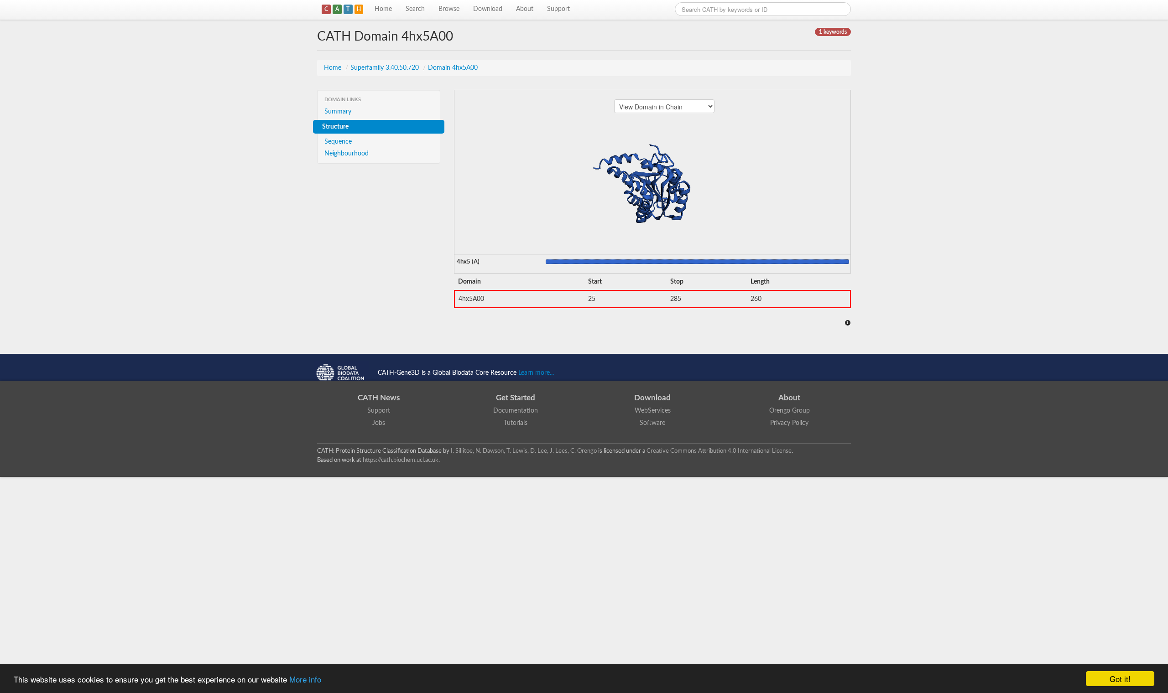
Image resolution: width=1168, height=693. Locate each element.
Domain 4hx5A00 (453, 68)
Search (415, 9)
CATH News (379, 398)
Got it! (1120, 678)
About (524, 9)
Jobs (378, 423)
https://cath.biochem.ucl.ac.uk (400, 460)
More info (305, 679)
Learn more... (536, 373)
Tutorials (515, 423)
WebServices (653, 411)
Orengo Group (789, 411)
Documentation (515, 411)
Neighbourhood (346, 153)
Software (652, 423)
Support (558, 9)
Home (383, 9)
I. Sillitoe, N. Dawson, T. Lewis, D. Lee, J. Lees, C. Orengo (524, 451)
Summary (337, 112)
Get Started (515, 398)
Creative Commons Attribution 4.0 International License (719, 451)
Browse (448, 9)
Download (487, 9)
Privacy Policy (789, 423)
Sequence (338, 142)
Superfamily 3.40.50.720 (385, 68)
